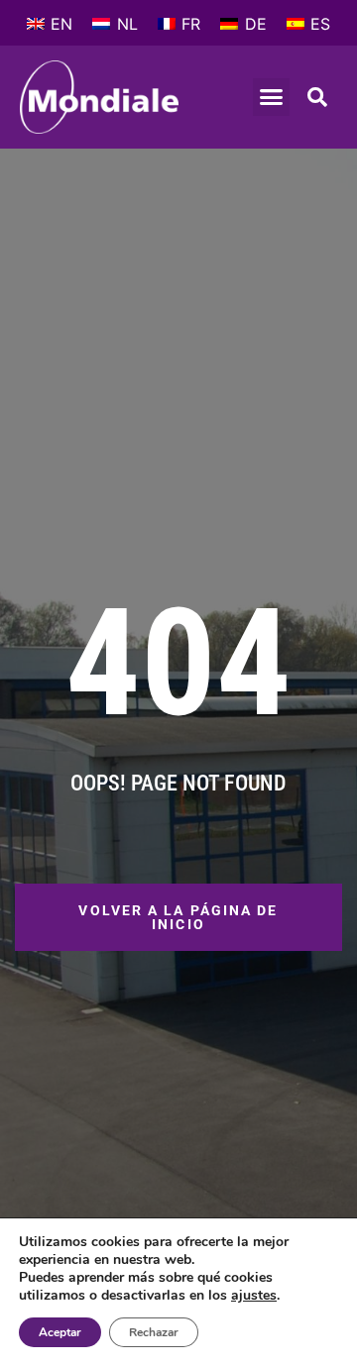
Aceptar (60, 1332)
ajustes (254, 1296)
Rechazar (153, 1332)
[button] (272, 97)
